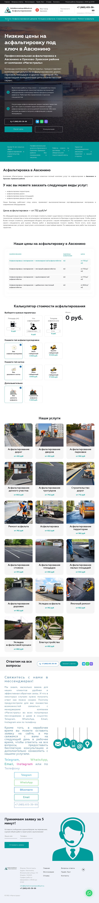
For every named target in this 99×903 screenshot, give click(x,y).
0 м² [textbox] (13, 329)
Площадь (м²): (13, 318)
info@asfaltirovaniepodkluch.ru (32, 886)
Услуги (8, 19)
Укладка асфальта (46, 19)
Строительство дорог (66, 19)
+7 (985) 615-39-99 (19, 121)
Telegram (26, 775)
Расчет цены (18, 129)
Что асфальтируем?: (33, 320)
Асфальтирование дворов (24, 19)
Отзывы (48, 2)
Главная (7, 2)
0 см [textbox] (53, 331)
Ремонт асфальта (86, 19)
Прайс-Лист (40, 2)
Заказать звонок (69, 664)
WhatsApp (26, 782)
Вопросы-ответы (17, 2)
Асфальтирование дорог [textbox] (34, 331)
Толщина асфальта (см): (53, 320)
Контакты (56, 2)
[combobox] (14, 328)
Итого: (68, 312)
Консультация (48, 129)
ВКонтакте (26, 790)
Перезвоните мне (65, 10)
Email (26, 797)
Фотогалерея (29, 2)
